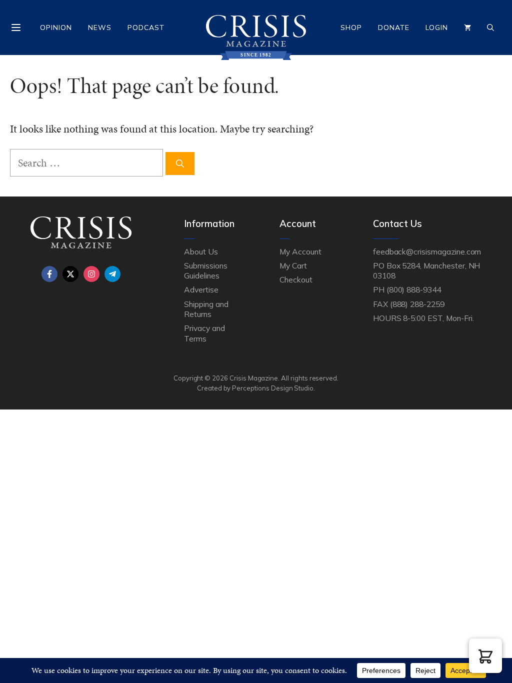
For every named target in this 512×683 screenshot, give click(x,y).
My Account (301, 251)
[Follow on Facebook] (50, 274)
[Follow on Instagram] (92, 274)
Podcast (146, 27)
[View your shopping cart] (467, 27)
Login (437, 27)
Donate (394, 27)
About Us (201, 251)
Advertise (201, 289)
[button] (485, 655)
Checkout (296, 279)
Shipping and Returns (206, 309)
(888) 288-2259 (417, 304)
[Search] (180, 163)
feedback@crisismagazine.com (427, 251)
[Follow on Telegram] (112, 274)
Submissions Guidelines (205, 270)
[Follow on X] (70, 274)
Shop (351, 27)
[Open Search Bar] (490, 27)
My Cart (293, 265)
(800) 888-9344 (413, 289)
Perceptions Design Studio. (273, 388)
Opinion (56, 27)
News (100, 27)
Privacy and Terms (204, 333)
